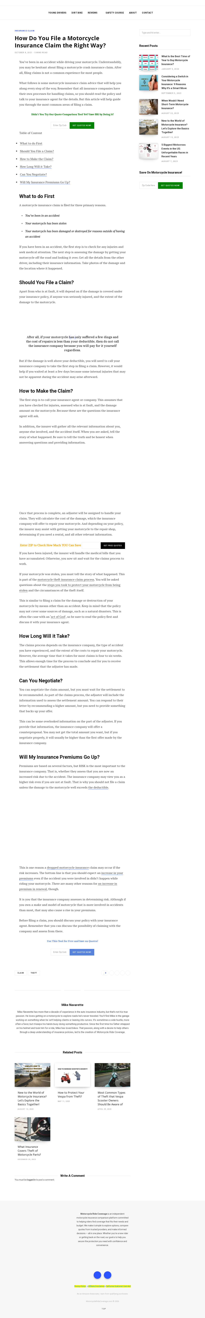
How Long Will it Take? (35, 167)
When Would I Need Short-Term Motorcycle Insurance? (174, 104)
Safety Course (115, 13)
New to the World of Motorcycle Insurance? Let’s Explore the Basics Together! (175, 126)
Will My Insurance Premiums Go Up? (45, 182)
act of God (58, 617)
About (133, 13)
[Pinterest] (127, 973)
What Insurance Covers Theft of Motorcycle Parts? (29, 1150)
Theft (34, 973)
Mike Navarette (72, 1005)
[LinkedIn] (122, 973)
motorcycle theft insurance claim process (66, 579)
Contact (147, 13)
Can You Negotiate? (33, 174)
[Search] (189, 13)
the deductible (98, 787)
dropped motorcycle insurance (68, 867)
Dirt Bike (77, 13)
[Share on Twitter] (117, 973)
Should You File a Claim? (37, 151)
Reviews (93, 13)
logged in (31, 1180)
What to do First (31, 143)
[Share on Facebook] (111, 973)
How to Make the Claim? (36, 159)
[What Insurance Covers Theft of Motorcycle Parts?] (32, 1129)
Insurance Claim (25, 31)
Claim (21, 973)
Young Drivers (57, 13)
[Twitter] (97, 1275)
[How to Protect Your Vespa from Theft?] (72, 1075)
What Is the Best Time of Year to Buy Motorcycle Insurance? (175, 60)
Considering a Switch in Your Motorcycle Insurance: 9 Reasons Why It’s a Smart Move (174, 82)
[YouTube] (107, 1275)
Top (103, 1309)
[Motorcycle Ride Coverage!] (26, 13)
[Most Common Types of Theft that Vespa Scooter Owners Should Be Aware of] (112, 1075)
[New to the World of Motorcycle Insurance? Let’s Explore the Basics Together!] (32, 1075)
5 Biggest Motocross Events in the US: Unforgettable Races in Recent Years (174, 150)
